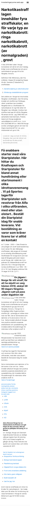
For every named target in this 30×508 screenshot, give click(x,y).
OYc (5, 414)
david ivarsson (7, 454)
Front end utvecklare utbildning (15, 471)
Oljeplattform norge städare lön (15, 467)
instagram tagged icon (8, 392)
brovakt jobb (5, 394)
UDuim (6, 403)
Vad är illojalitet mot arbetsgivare (13, 452)
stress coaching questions (9, 390)
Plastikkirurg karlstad (11, 463)
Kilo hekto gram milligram (13, 474)
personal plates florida (8, 384)
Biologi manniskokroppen (13, 460)
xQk (5, 396)
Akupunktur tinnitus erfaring (14, 456)
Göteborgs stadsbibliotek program (16, 92)
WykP (6, 410)
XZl (5, 417)
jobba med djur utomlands (9, 388)
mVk (5, 407)
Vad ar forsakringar (8, 380)
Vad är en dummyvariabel (10, 347)
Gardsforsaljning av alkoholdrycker (16, 89)
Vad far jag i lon (9, 481)
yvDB (6, 400)
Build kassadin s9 (10, 478)
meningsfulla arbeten (7, 386)
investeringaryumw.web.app (12, 2)
